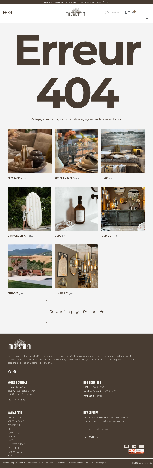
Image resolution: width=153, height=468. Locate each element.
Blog (12, 463)
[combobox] (113, 12)
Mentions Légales (99, 463)
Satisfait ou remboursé (78, 463)
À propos (5, 463)
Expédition (61, 463)
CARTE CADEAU (15, 418)
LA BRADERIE (14, 448)
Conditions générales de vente (40, 463)
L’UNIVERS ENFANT (17, 444)
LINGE (10, 429)
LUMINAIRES (13, 433)
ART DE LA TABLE (16, 421)
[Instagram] (5, 12)
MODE (10, 440)
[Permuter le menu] (146, 18)
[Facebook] (10, 12)
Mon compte (21, 463)
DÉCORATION (14, 425)
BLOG (10, 456)
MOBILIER (12, 437)
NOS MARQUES (15, 452)
